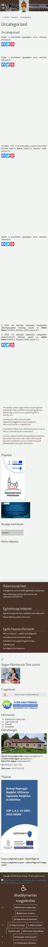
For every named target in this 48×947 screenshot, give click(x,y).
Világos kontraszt (18, 925)
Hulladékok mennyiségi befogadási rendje (18, 641)
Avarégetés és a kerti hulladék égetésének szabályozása (23, 590)
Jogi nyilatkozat (11, 721)
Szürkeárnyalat (14, 931)
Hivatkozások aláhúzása (26, 943)
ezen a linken (15, 149)
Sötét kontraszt (36, 925)
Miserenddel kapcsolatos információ (16, 617)
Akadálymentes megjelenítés (25, 897)
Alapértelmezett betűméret (26, 919)
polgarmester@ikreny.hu (33, 756)
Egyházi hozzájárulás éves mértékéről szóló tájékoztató (23, 613)
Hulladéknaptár (9, 644)
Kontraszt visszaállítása (34, 931)
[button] (24, 885)
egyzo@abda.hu (26, 758)
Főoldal (6, 17)
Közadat (14, 17)
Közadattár (9, 726)
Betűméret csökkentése (26, 907)
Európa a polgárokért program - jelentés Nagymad (20, 859)
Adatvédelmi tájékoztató (15, 719)
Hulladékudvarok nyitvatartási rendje (17, 637)
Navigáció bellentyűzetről (26, 937)
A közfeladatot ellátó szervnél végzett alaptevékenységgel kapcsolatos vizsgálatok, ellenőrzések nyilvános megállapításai (19, 422)
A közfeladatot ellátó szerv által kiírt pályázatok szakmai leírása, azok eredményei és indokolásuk (24, 430)
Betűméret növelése (26, 913)
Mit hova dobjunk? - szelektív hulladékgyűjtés (20, 633)
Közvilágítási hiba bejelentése (14, 648)
